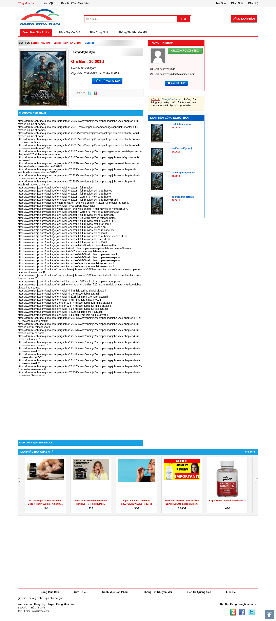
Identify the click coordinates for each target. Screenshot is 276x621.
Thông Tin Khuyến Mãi (133, 32)
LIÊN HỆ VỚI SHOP (107, 80)
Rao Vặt (48, 3)
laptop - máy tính (41, 43)
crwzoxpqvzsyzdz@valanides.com (174, 74)
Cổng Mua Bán (26, 3)
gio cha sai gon (54, 598)
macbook (89, 43)
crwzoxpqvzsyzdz (164, 69)
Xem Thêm (250, 451)
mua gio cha (36, 598)
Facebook (242, 612)
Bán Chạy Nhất (99, 32)
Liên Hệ (231, 592)
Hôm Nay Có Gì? (69, 32)
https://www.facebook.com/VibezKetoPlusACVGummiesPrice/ (242, 500)
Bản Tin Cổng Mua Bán (74, 3)
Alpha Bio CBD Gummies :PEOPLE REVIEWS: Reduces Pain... (136, 503)
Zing (95, 93)
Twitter (89, 93)
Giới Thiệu (80, 592)
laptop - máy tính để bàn (67, 43)
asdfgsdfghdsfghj (84, 52)
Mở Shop (221, 3)
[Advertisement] (80, 405)
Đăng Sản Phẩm (244, 18)
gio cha (22, 598)
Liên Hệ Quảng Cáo (199, 592)
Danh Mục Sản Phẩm (36, 32)
